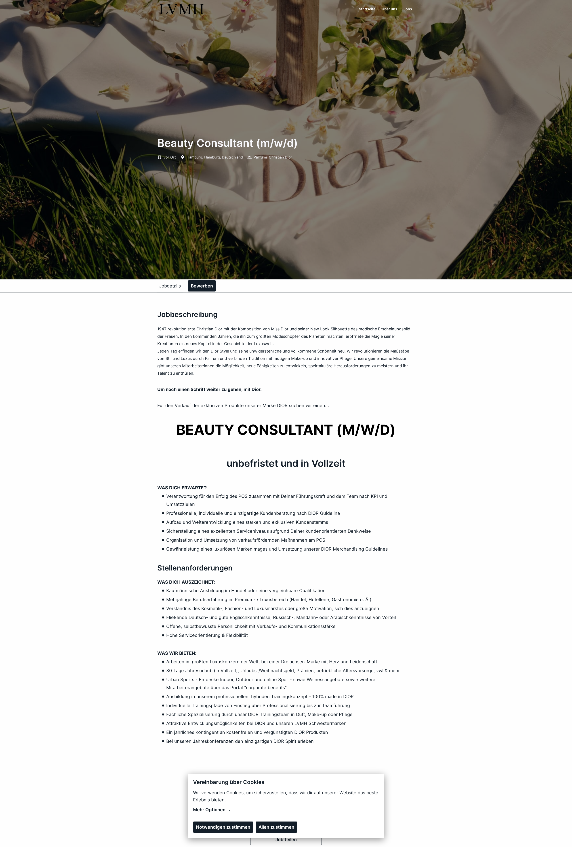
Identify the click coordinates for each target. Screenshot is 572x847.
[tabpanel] (286, 577)
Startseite (367, 9)
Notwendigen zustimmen (223, 827)
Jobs (408, 9)
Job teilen (286, 839)
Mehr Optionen (209, 809)
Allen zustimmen (276, 827)
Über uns (389, 9)
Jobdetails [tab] (170, 286)
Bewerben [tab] (202, 286)
